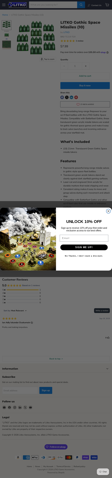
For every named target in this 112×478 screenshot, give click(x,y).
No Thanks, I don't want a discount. (84, 256)
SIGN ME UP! (84, 247)
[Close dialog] (108, 211)
